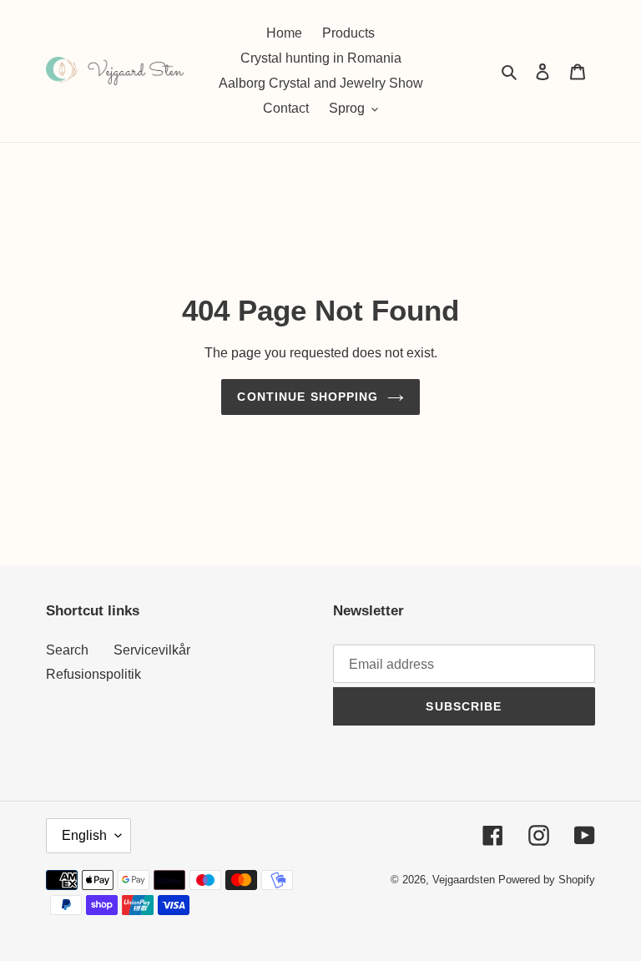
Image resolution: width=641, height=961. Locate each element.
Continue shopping (307, 396)
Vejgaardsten (463, 879)
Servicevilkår (152, 650)
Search (67, 650)
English (84, 835)
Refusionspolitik (93, 674)
